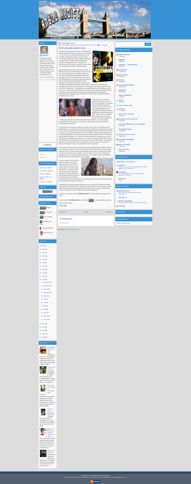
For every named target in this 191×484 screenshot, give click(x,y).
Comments (45, 157)
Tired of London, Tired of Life (126, 134)
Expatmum (121, 80)
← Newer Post (62, 212)
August (45, 296)
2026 (43, 246)
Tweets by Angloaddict (123, 223)
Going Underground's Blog (126, 85)
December (46, 282)
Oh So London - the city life (126, 114)
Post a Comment (64, 223)
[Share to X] (64, 205)
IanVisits (120, 100)
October (45, 289)
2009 (43, 334)
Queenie (42, 174)
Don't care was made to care (72, 48)
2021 (43, 252)
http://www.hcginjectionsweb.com (81, 477)
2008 (43, 337)
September (46, 292)
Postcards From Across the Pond (127, 119)
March (45, 312)
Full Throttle (43, 171)
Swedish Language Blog (125, 201)
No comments (103, 45)
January (45, 319)
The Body (42, 182)
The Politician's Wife (84, 45)
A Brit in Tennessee (123, 54)
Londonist (121, 109)
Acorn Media (64, 45)
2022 (43, 249)
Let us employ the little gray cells (51, 349)
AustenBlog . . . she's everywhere (127, 64)
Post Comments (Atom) (72, 229)
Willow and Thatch (123, 149)
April (44, 309)
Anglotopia (121, 59)
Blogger (107, 475)
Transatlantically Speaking (126, 139)
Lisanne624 (72, 43)
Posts (44, 154)
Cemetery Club (122, 70)
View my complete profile (47, 77)
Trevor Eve (93, 45)
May (44, 306)
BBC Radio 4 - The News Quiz (126, 161)
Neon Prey (42, 168)
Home (86, 212)
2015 (43, 273)
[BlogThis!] (62, 205)
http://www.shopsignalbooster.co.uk (117, 477)
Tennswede (121, 206)
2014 (43, 276)
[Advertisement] (48, 111)
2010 (43, 330)
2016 (43, 269)
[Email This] (60, 205)
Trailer (120, 180)
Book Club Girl (122, 197)
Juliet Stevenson (73, 45)
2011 (43, 327)
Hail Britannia (122, 90)
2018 (43, 262)
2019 (43, 259)
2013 (43, 279)
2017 (43, 266)
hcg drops (104, 477)
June (44, 302)
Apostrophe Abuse (124, 191)
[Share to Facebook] (65, 205)
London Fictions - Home (125, 105)
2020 (43, 256)
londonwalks (122, 172)
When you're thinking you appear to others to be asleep (50, 432)
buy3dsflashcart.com (95, 477)
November (46, 285)
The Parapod (122, 178)
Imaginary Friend (44, 177)
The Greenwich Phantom (125, 129)
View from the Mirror (124, 144)
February (45, 316)
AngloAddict (94, 475)
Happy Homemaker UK (125, 95)
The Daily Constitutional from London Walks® (131, 124)
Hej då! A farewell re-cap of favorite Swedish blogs (132, 202)
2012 (43, 323)
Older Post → (110, 212)
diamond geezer (123, 75)
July (44, 299)
